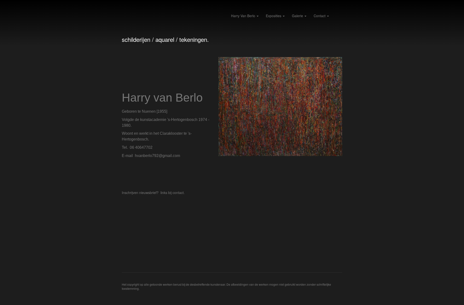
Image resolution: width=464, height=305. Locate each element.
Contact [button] (320, 15)
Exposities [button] (274, 15)
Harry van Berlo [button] (243, 15)
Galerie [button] (298, 15)
